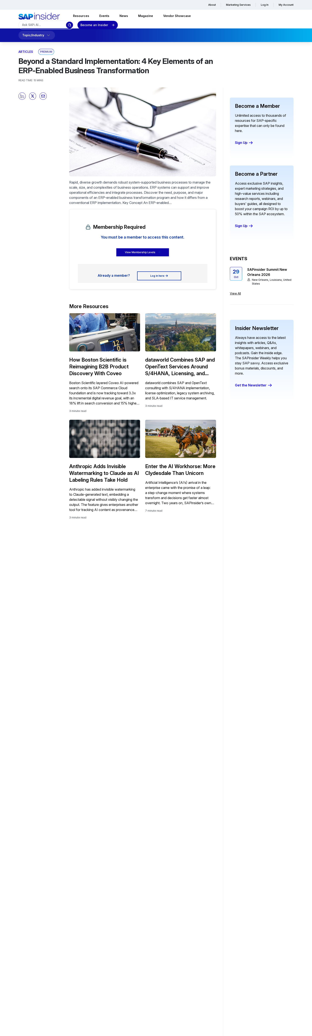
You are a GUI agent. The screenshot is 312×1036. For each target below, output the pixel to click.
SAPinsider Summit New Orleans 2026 (267, 272)
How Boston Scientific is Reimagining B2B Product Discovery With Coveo (99, 366)
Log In (264, 4)
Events (104, 16)
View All (235, 293)
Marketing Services (238, 4)
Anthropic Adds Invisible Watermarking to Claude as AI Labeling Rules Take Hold (104, 473)
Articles (25, 51)
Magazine (145, 16)
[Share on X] (32, 96)
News (123, 16)
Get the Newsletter (251, 385)
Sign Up (241, 142)
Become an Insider (94, 25)
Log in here (157, 275)
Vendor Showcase (177, 16)
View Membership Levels (140, 252)
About (212, 4)
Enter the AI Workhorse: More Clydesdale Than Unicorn (180, 469)
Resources (81, 16)
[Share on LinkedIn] (22, 96)
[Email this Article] (43, 96)
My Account (286, 4)
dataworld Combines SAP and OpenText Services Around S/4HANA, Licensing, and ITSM (180, 367)
